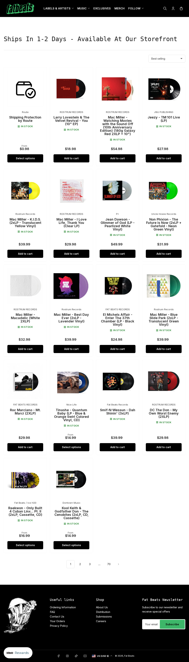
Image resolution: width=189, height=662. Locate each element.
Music (82, 8)
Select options (25, 158)
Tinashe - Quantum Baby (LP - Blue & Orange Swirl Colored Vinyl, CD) (71, 415)
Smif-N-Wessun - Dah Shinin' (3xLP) (117, 411)
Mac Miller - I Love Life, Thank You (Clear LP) (71, 222)
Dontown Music (71, 502)
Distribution (103, 612)
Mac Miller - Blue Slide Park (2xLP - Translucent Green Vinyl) (164, 319)
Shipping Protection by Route (25, 119)
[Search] (165, 8)
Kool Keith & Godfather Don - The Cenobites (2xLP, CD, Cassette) (71, 513)
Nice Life (71, 404)
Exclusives (102, 8)
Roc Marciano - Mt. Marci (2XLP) (25, 411)
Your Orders (57, 621)
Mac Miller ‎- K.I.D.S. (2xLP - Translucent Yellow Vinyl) (25, 222)
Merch (119, 8)
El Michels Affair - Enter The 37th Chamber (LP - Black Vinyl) (117, 319)
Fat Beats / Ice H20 (25, 502)
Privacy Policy (59, 625)
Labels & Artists (57, 8)
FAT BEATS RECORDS (118, 309)
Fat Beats (129, 655)
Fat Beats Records (117, 404)
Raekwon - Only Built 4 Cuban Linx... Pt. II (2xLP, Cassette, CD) (25, 511)
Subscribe (172, 624)
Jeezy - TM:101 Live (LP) (164, 119)
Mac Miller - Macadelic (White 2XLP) (25, 318)
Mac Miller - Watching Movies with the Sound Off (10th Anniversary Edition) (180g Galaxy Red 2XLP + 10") (117, 125)
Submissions (104, 616)
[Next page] (118, 564)
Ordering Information (63, 607)
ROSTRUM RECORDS (71, 112)
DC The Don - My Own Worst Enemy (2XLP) (164, 413)
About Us (102, 607)
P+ (117, 213)
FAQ (52, 612)
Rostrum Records (25, 213)
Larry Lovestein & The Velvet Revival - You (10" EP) (71, 120)
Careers (101, 621)
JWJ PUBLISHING (163, 112)
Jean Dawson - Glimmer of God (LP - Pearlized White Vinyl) (118, 224)
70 (109, 564)
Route (25, 112)
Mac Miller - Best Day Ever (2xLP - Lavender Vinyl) (71, 318)
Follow (134, 8)
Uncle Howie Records (163, 213)
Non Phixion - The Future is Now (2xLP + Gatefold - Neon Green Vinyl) (163, 224)
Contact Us (57, 616)
